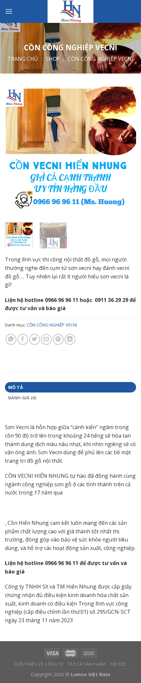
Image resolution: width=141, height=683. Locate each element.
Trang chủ (23, 58)
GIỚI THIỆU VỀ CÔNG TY (38, 664)
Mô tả (15, 387)
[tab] (70, 387)
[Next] (125, 152)
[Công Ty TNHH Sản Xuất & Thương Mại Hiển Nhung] (70, 11)
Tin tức (118, 664)
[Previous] (16, 152)
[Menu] (9, 11)
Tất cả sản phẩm (87, 664)
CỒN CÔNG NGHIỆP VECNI (100, 58)
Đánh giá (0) (22, 398)
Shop (53, 58)
